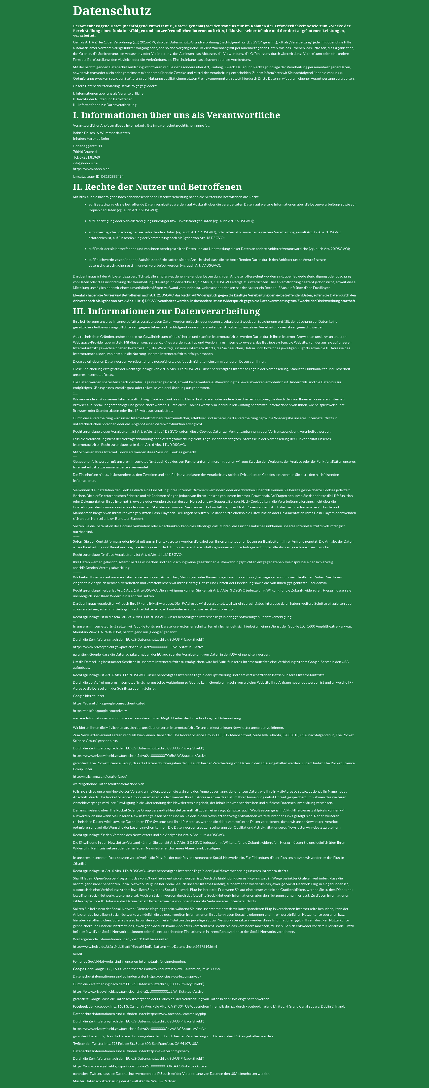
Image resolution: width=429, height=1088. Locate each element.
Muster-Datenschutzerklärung (96, 1081)
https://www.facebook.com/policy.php (176, 1014)
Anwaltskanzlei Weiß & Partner (151, 1081)
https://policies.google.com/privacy (174, 976)
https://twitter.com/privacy (168, 1051)
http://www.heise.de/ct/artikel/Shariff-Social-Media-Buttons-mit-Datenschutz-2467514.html (145, 946)
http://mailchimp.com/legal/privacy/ (100, 776)
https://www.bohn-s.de (91, 169)
